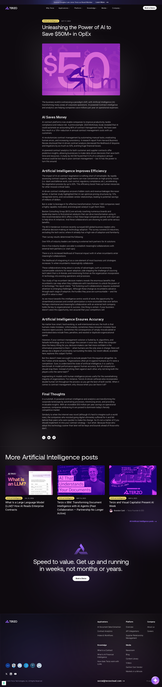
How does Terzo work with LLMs (108, 662)
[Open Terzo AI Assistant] (155, 680)
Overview (129, 627)
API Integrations (132, 631)
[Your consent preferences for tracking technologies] (4, 683)
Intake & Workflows (105, 635)
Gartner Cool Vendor (134, 667)
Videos (128, 663)
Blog (128, 654)
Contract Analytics (104, 631)
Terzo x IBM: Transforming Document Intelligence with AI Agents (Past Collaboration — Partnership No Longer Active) (80, 508)
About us (151, 627)
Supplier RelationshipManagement (134, 636)
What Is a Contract (105, 650)
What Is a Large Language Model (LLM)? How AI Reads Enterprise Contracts (24, 506)
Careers (150, 631)
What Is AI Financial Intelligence (105, 655)
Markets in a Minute (134, 671)
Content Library (132, 658)
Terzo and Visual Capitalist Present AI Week (131, 504)
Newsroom (130, 650)
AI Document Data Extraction (109, 627)
